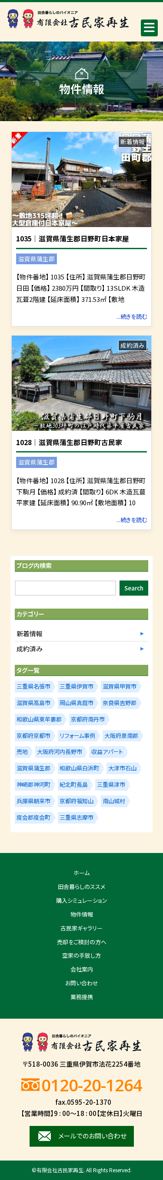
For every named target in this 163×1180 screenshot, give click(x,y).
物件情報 (81, 914)
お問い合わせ (81, 983)
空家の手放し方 (81, 955)
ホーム (81, 873)
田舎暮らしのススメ (81, 886)
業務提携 (81, 997)
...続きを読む (131, 316)
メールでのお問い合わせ (92, 1135)
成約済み (132, 345)
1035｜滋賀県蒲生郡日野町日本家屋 (72, 239)
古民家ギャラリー (81, 928)
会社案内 (81, 969)
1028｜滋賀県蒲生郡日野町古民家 (69, 442)
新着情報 (132, 141)
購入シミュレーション (81, 900)
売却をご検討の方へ (81, 942)
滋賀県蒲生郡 (36, 258)
